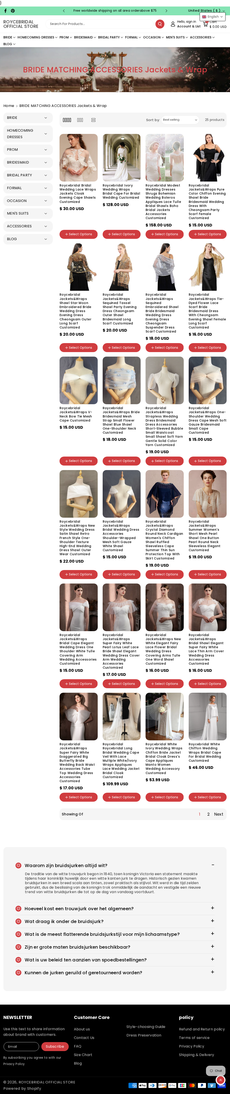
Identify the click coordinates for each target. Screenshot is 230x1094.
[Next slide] (166, 11)
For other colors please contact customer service (163, 455)
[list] (93, 120)
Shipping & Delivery (196, 1054)
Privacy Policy (191, 1046)
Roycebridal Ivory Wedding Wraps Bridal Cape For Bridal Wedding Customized (121, 191)
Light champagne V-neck (206, 449)
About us (82, 1029)
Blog (78, 1063)
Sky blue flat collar (121, 466)
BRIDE (7, 37)
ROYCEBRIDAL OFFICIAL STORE (47, 1082)
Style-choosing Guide (146, 1026)
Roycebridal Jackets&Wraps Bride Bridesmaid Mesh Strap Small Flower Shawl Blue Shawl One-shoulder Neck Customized (121, 420)
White (68, 565)
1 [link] (199, 814)
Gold (66, 338)
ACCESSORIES (200, 37)
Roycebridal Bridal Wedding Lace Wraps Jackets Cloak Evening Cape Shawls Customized (78, 193)
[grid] (67, 120)
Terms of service (194, 1037)
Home (8, 105)
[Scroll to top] (221, 1080)
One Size (70, 239)
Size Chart (83, 1054)
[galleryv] (80, 120)
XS (116, 802)
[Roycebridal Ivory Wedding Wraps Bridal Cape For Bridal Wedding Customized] (122, 158)
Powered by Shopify (22, 1088)
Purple (197, 239)
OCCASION (152, 37)
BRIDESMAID (83, 37)
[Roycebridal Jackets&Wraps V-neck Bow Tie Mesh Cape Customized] (79, 380)
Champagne (73, 579)
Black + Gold (116, 341)
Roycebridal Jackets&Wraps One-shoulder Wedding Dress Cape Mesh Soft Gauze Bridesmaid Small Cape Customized (208, 420)
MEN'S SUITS (175, 37)
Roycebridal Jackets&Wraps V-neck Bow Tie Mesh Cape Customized (76, 414)
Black (83, 565)
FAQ (78, 1046)
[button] (215, 24)
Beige (210, 308)
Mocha (197, 338)
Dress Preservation (143, 1035)
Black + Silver (73, 353)
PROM (64, 37)
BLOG (7, 44)
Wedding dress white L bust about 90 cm (164, 470)
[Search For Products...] (159, 24)
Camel (197, 353)
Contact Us (84, 1037)
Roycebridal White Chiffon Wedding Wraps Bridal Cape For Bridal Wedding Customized (205, 752)
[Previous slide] (63, 11)
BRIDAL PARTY (109, 37)
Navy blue (85, 338)
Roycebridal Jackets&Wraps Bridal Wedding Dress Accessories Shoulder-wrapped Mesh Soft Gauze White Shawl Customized (121, 535)
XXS (87, 239)
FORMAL (131, 37)
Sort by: (153, 120)
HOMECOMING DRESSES (36, 37)
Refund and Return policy (202, 1029)
